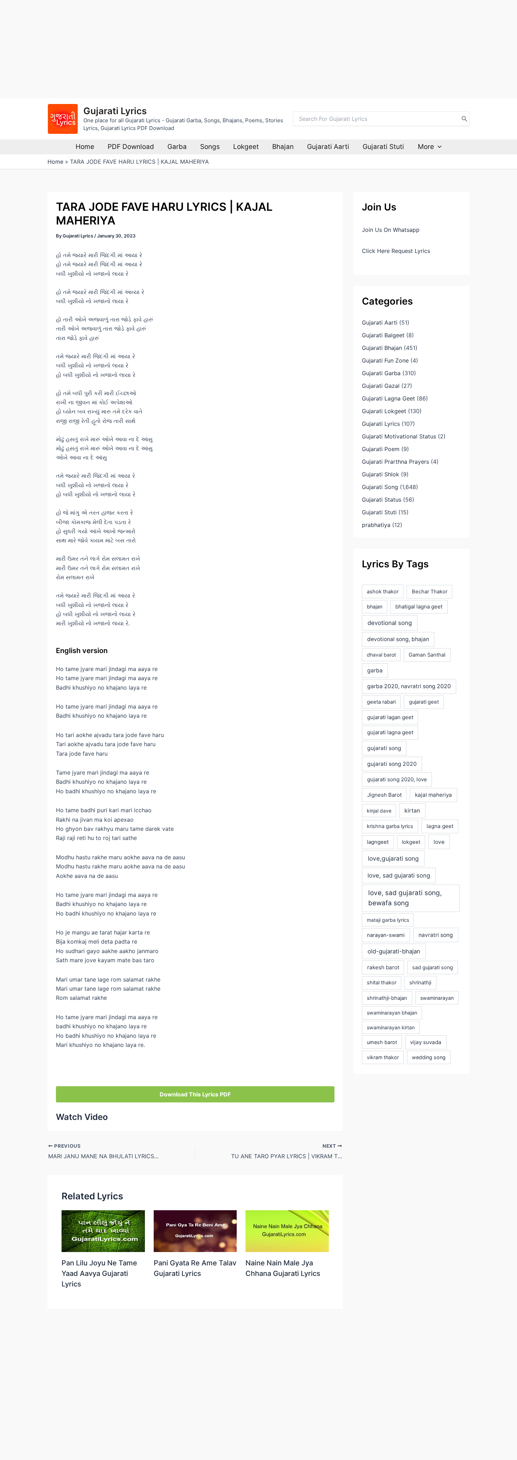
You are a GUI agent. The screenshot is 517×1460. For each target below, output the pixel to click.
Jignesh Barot (384, 794)
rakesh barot (383, 967)
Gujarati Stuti (383, 147)
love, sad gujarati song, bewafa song (405, 898)
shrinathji (420, 982)
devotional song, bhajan (398, 639)
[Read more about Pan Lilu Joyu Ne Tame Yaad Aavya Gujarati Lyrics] (103, 1230)
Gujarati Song (380, 486)
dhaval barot (381, 655)
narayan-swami (386, 935)
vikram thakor (383, 1057)
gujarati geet (424, 702)
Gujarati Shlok (380, 474)
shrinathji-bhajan (387, 998)
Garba (177, 147)
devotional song (390, 622)
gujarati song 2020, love (397, 779)
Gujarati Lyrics (115, 110)
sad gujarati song (432, 967)
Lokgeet (246, 147)
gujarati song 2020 (392, 764)
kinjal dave (379, 811)
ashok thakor (382, 591)
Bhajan (283, 147)
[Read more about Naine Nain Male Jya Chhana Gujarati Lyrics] (287, 1230)
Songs (210, 147)
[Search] (464, 119)
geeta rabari (381, 702)
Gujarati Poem (381, 448)
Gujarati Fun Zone (385, 360)
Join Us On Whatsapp (391, 229)
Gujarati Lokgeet (384, 411)
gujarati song (384, 748)
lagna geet (440, 826)
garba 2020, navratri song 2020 (409, 686)
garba (375, 670)
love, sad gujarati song (399, 875)
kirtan (412, 810)
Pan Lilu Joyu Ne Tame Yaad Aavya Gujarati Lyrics (99, 1273)
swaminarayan (437, 998)
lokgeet (411, 842)
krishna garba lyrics (390, 826)
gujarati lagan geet (390, 717)
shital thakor (381, 982)
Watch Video (82, 1117)
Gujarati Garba (381, 373)
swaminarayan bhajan (392, 1013)
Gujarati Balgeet (383, 335)
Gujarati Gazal (381, 385)
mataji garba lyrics (388, 920)
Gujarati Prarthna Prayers (395, 461)
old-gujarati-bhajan (394, 951)
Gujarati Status (381, 499)
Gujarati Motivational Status (399, 436)
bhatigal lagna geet (418, 606)
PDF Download (131, 147)
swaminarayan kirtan (391, 1027)
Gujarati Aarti (328, 147)
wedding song (429, 1057)
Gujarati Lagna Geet (388, 398)
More (426, 147)
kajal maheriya (433, 794)
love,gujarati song (393, 858)
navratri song (436, 935)
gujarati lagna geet (390, 732)
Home (85, 147)
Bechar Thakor (429, 591)
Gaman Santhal (427, 655)
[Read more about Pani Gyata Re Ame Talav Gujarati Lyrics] (195, 1230)
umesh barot (382, 1042)
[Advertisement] (211, 49)
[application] (437, 147)
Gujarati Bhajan (382, 347)
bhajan (374, 607)
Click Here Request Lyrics (396, 250)
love (439, 842)
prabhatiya (376, 524)
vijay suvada (425, 1042)
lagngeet (378, 842)
